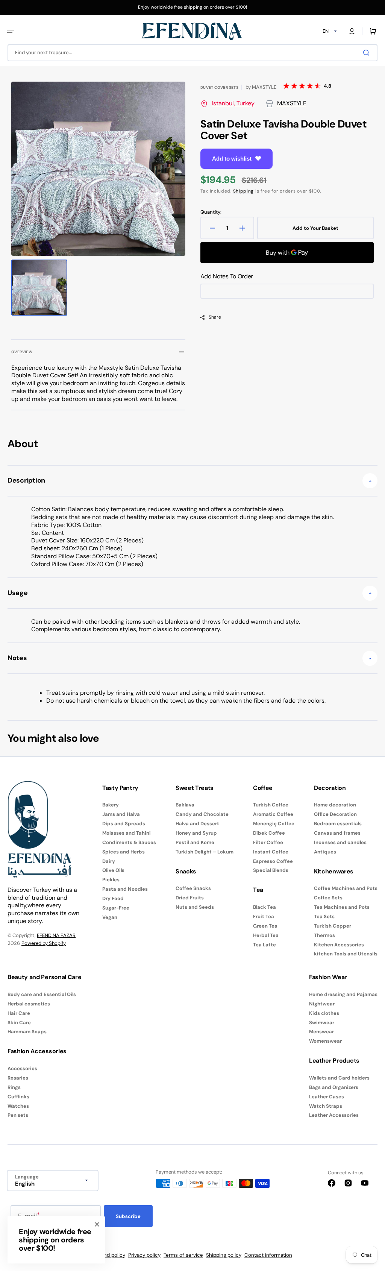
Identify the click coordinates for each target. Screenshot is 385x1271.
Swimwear (321, 1022)
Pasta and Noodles (125, 889)
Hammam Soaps (27, 1031)
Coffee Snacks (193, 888)
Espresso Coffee (273, 861)
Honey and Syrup (196, 833)
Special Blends (270, 870)
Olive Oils (113, 870)
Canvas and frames (337, 833)
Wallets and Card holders (339, 1078)
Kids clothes (324, 1013)
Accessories (22, 1069)
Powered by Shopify (43, 943)
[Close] (97, 1224)
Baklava (185, 805)
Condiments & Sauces (129, 842)
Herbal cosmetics (29, 1004)
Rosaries (18, 1078)
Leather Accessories (334, 1115)
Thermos (324, 935)
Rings (14, 1087)
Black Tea (264, 907)
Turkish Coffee (270, 805)
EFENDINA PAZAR (56, 935)
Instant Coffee (270, 852)
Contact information (268, 1255)
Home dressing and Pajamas (343, 995)
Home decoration (335, 805)
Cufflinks (18, 1096)
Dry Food (113, 898)
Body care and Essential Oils (42, 995)
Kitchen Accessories (339, 944)
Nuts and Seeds (195, 907)
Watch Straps (325, 1106)
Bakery (110, 805)
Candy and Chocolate (202, 814)
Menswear (321, 1031)
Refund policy (109, 1255)
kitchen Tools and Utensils (345, 954)
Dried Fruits (190, 897)
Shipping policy (223, 1255)
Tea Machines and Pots (342, 907)
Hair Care (19, 1013)
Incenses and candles (340, 842)
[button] (10, 31)
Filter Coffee (268, 842)
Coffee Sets (328, 897)
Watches (18, 1106)
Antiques (325, 852)
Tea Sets (324, 916)
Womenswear (325, 1041)
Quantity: (210, 212)
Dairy (108, 861)
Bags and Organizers (333, 1087)
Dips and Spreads (123, 823)
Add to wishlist (232, 158)
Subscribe (128, 1216)
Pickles (111, 879)
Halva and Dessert (197, 823)
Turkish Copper (332, 926)
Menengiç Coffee (273, 823)
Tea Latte (264, 944)
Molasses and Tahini (126, 833)
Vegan (109, 917)
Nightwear (322, 1004)
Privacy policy (144, 1255)
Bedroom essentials (338, 823)
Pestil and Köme (195, 842)
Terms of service (183, 1255)
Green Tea (265, 926)
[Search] (367, 52)
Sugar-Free (115, 908)
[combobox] (192, 52)
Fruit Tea (263, 916)
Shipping (243, 191)
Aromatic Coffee (273, 814)
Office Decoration (335, 814)
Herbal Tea (266, 935)
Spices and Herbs (123, 852)
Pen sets (18, 1115)
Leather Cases (326, 1096)
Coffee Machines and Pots (345, 888)
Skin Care (19, 1022)
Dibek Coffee (269, 833)
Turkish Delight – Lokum (204, 852)
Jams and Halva (121, 814)
